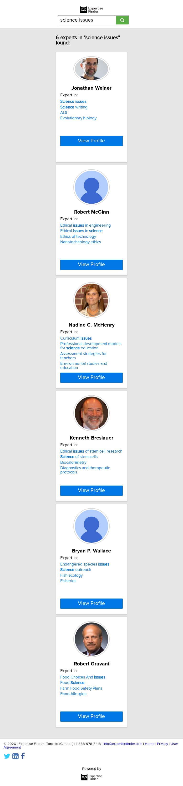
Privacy (162, 744)
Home (149, 744)
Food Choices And (82, 677)
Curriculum (76, 338)
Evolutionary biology (78, 118)
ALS (63, 113)
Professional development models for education (91, 346)
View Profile (91, 141)
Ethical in (81, 231)
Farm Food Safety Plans (81, 688)
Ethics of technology (78, 236)
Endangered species (84, 564)
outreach (75, 570)
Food (72, 683)
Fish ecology (71, 575)
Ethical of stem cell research (91, 451)
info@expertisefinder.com (122, 744)
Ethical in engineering (85, 225)
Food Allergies (73, 694)
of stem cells (79, 457)
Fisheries (68, 581)
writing (73, 107)
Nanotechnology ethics (80, 242)
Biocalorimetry (73, 462)
